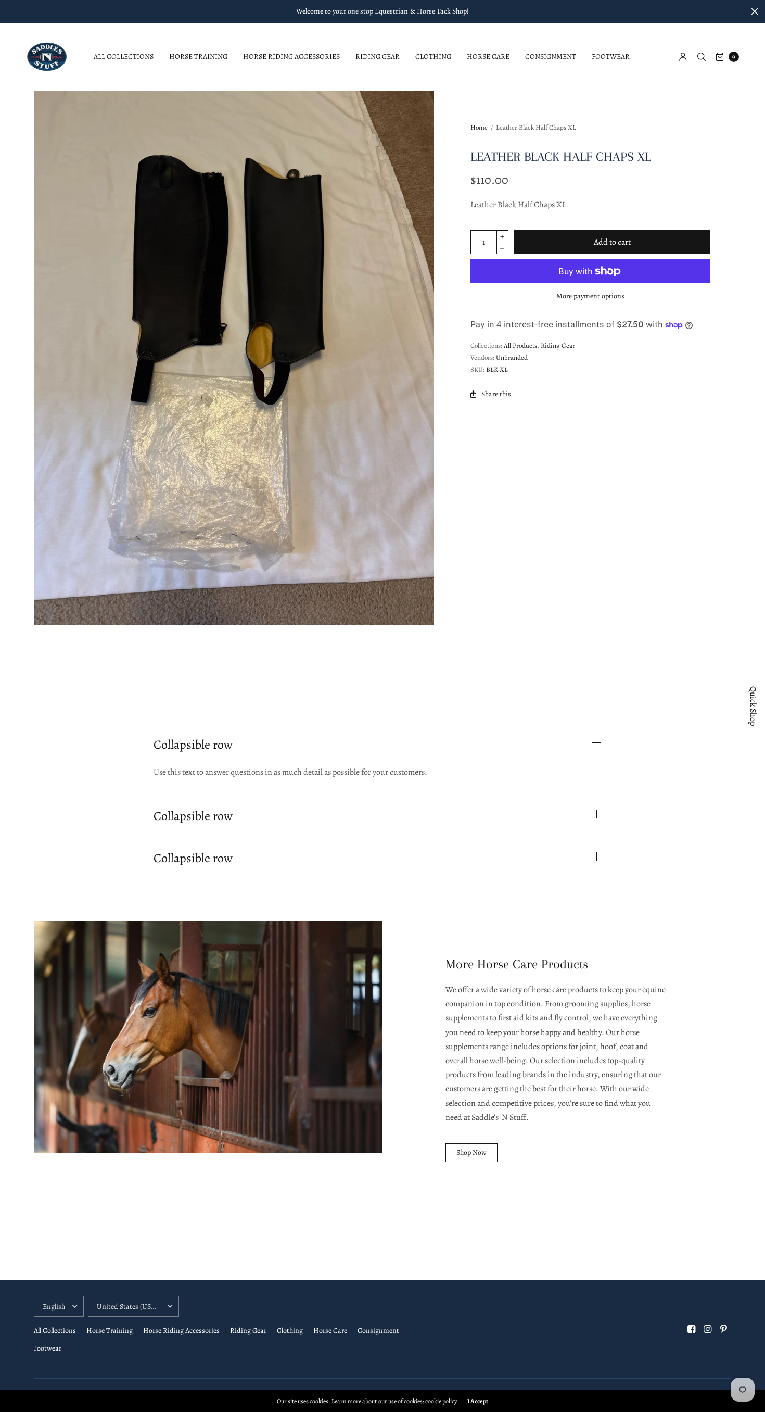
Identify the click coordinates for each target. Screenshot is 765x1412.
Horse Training (198, 56)
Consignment (550, 56)
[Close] (754, 11)
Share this (496, 394)
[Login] (683, 57)
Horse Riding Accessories (291, 56)
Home (479, 127)
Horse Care (488, 56)
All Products (520, 345)
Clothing (433, 56)
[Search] (701, 57)
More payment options (590, 296)
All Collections (124, 56)
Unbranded (512, 357)
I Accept (477, 1401)
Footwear (611, 56)
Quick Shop (753, 706)
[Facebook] (691, 1329)
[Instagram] (707, 1329)
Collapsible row (193, 744)
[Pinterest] (724, 1329)
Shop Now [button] (471, 1152)
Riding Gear (377, 56)
